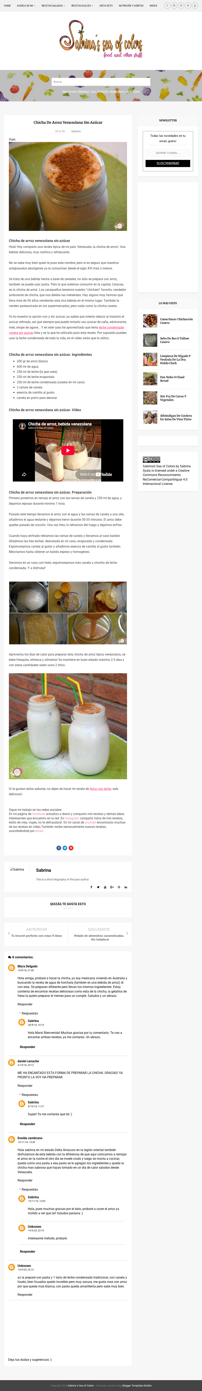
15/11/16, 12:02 (36, 1201)
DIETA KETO (106, 5)
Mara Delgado (27, 966)
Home (7, 5)
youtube (90, 822)
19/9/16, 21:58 (26, 970)
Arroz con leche (100, 789)
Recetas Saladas (52, 5)
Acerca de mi (25, 5)
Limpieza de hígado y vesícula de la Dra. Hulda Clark (175, 359)
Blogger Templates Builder (137, 1385)
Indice (153, 5)
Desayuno (70, 91)
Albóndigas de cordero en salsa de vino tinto (176, 417)
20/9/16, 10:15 (36, 1025)
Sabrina (33, 1021)
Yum (12, 139)
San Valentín (99, 91)
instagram (72, 818)
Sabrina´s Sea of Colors (80, 1385)
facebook (38, 814)
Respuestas (30, 1013)
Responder (25, 1004)
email (39, 831)
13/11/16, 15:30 (26, 1142)
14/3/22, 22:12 (26, 1269)
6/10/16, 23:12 (26, 1065)
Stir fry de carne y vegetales (173, 398)
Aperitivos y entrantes (125, 91)
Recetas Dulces (81, 5)
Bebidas (83, 91)
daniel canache (28, 1061)
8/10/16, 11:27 (36, 1106)
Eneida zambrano (30, 1138)
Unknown (34, 1227)
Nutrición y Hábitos (131, 5)
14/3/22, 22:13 (36, 1230)
